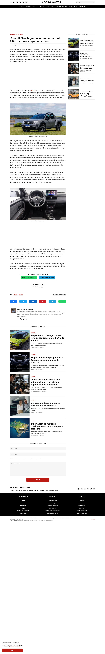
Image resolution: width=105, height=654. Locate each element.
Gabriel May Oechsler (25, 309)
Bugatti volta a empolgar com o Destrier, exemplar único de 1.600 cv (47, 360)
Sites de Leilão (52, 508)
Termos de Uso (53, 490)
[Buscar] (94, 2)
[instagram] (21, 319)
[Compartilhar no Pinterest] (42, 301)
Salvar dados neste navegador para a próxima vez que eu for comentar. (29, 459)
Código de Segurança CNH (52, 510)
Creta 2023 (81, 500)
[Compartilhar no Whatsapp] (62, 301)
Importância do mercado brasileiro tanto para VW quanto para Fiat (47, 426)
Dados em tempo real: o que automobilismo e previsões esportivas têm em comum (45, 382)
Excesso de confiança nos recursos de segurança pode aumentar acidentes (86, 93)
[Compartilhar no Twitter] (23, 301)
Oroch (33, 90)
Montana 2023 (81, 505)
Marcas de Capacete (52, 503)
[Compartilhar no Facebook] (13, 301)
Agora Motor (13, 34)
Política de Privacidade (41, 490)
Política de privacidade (14, 646)
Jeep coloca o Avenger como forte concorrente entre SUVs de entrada (47, 338)
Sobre (18, 490)
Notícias (20, 34)
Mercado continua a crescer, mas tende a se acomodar (45, 404)
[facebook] (18, 319)
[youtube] (24, 319)
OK (12, 650)
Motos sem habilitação (52, 505)
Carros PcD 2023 (52, 500)
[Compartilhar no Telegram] (52, 301)
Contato (12, 490)
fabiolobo (93, 519)
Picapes (21, 294)
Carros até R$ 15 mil (52, 513)
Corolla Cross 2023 (82, 510)
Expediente (24, 490)
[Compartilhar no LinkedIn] (33, 301)
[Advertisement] (52, 19)
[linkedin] (27, 319)
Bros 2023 (81, 508)
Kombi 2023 (82, 503)
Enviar (38, 480)
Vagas (31, 490)
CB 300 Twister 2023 (81, 513)
